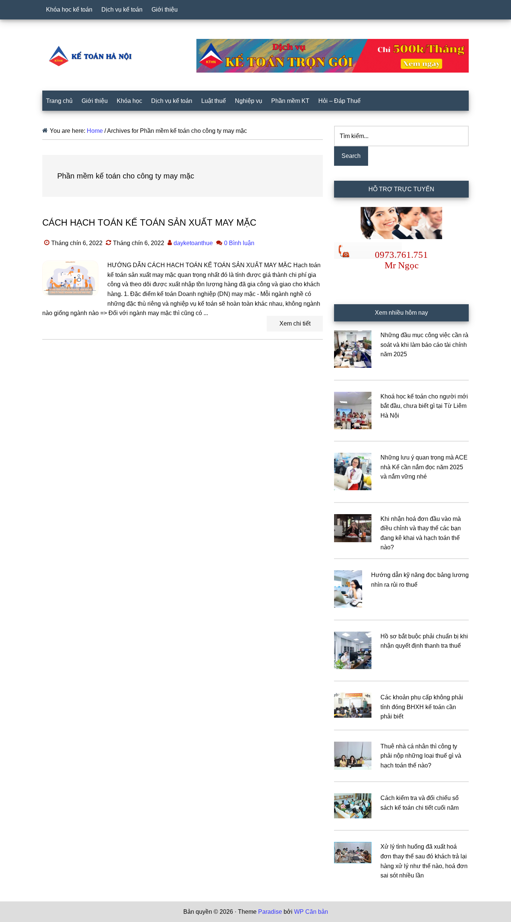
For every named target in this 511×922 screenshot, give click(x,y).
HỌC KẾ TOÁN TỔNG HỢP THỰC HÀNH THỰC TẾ (92, 56)
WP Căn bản (311, 912)
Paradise (270, 912)
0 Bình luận (239, 243)
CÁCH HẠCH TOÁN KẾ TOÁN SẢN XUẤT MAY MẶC (149, 222)
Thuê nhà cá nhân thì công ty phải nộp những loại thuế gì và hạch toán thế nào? (420, 756)
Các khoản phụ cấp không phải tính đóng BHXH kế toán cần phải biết (421, 707)
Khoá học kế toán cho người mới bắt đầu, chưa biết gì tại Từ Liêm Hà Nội (424, 406)
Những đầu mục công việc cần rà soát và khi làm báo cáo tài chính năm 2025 (424, 344)
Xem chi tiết (294, 323)
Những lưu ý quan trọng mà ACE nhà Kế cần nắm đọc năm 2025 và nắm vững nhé (424, 467)
